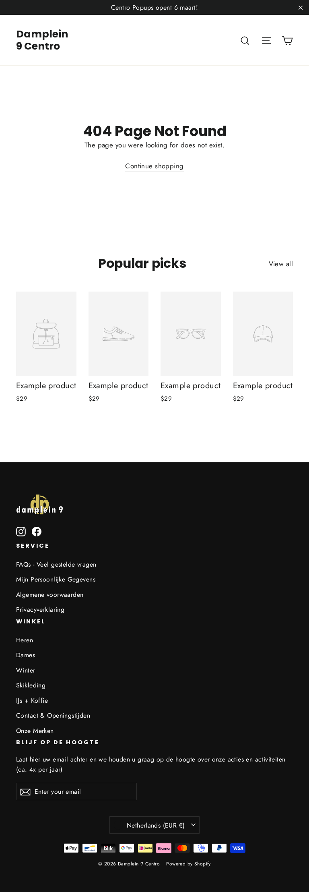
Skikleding (30, 685)
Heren (24, 640)
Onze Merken (35, 730)
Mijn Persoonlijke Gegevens (55, 579)
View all (281, 264)
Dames (25, 655)
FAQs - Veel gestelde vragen (56, 564)
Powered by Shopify (188, 863)
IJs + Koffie (32, 700)
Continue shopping (154, 166)
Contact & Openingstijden (53, 715)
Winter (25, 670)
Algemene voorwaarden (50, 594)
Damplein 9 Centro (42, 40)
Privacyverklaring (40, 609)
